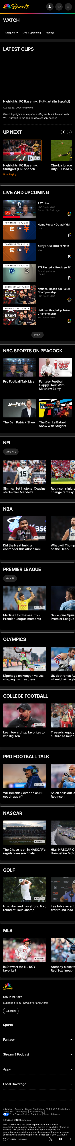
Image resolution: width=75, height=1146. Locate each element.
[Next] (69, 132)
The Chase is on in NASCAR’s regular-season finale (24, 851)
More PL (10, 578)
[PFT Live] (19, 209)
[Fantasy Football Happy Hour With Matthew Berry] (55, 367)
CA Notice (36, 1114)
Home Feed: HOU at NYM (54, 224)
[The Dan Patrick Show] (19, 408)
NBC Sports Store (61, 1109)
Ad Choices (21, 1111)
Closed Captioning (34, 1109)
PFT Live (43, 203)
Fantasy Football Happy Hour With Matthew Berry (51, 385)
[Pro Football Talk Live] (19, 367)
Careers (19, 1109)
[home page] (16, 6)
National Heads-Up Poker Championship (54, 290)
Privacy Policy (36, 1111)
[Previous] (63, 132)
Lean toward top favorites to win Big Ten (24, 734)
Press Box (9, 1111)
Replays (50, 32)
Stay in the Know (12, 996)
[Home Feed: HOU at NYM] (19, 230)
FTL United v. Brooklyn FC (54, 267)
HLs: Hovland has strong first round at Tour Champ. (24, 908)
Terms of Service (51, 1114)
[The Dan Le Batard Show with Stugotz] (55, 408)
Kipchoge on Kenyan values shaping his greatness (23, 677)
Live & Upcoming (32, 32)
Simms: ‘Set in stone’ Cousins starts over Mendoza (24, 490)
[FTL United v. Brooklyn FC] (19, 273)
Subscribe (11, 1011)
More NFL (11, 451)
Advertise (8, 1109)
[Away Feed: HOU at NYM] (19, 252)
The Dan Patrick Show (19, 422)
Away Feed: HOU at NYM (53, 246)
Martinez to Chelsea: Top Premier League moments (22, 617)
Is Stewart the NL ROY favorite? (19, 968)
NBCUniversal (23, 1120)
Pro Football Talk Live (18, 381)
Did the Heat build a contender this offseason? (22, 547)
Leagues (10, 32)
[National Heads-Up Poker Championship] (19, 294)
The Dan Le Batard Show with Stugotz (52, 424)
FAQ (48, 1109)
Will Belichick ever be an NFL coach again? (24, 794)
